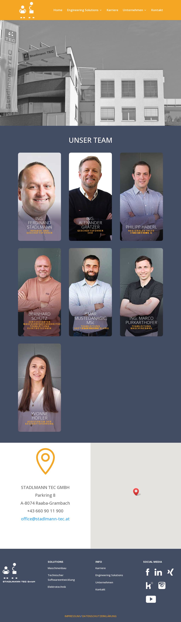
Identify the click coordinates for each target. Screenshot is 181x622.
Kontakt (157, 10)
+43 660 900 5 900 (141, 312)
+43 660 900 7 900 (90, 313)
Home (57, 10)
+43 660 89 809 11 (141, 214)
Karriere (112, 10)
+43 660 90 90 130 (39, 314)
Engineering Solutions (82, 10)
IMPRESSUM (72, 616)
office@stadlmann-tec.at (39, 402)
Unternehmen (133, 10)
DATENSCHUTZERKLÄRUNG (99, 616)
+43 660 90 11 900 (90, 218)
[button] (137, 492)
